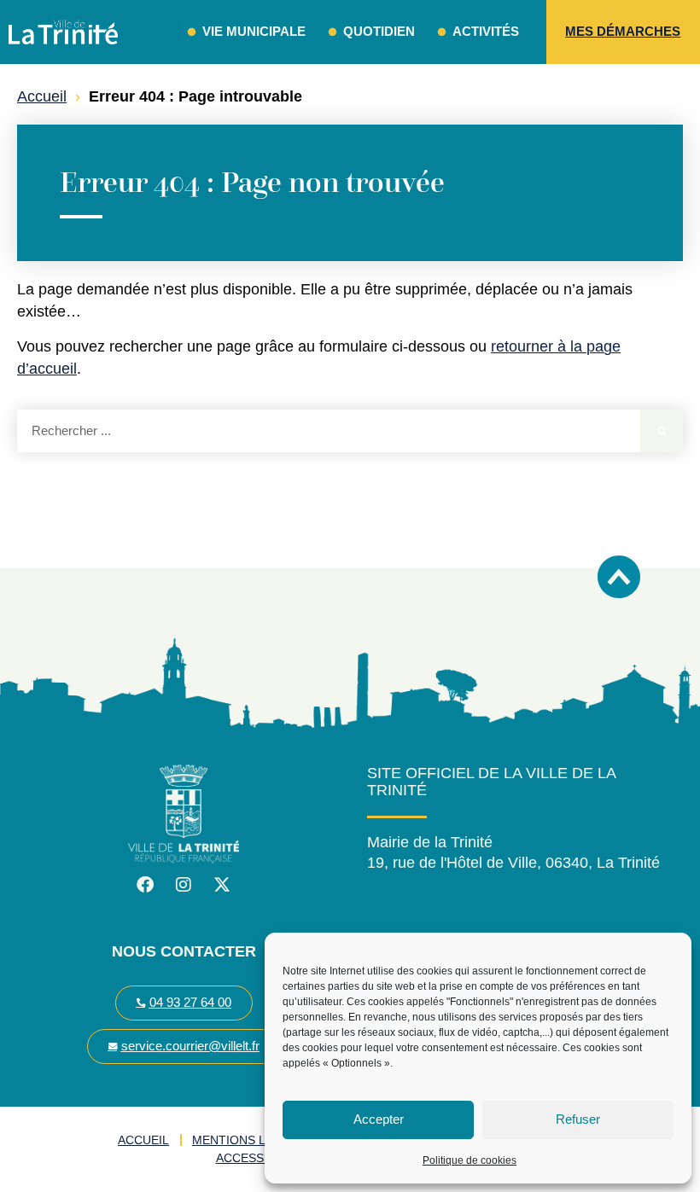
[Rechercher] (661, 431)
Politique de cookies (469, 1160)
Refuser (578, 1119)
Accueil (42, 96)
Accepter (378, 1119)
